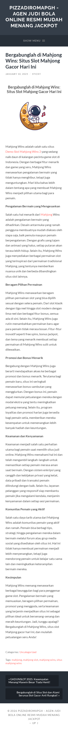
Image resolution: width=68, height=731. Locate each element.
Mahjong (46, 214)
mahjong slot (30, 659)
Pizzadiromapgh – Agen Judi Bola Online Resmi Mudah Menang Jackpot (34, 715)
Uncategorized (27, 652)
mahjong (17, 659)
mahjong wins (47, 659)
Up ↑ (35, 723)
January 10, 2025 (16, 73)
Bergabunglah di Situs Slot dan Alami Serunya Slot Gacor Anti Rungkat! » (38, 694)
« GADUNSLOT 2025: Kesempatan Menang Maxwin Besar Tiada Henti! (29, 681)
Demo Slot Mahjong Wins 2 (23, 151)
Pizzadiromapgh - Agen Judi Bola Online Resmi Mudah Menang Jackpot (34, 16)
